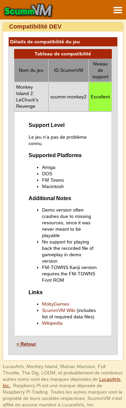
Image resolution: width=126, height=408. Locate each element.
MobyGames (55, 304)
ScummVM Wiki (58, 310)
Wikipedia (52, 323)
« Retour (26, 344)
